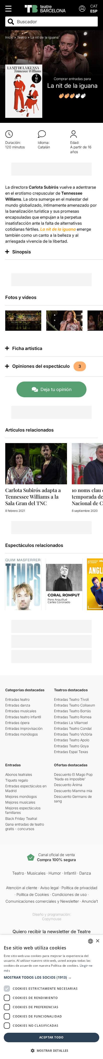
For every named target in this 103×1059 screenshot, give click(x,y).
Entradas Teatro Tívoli (71, 699)
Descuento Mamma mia (73, 791)
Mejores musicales (20, 802)
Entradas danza (17, 705)
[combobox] (56, 22)
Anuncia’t (90, 901)
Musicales (36, 873)
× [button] (97, 941)
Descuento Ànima (68, 785)
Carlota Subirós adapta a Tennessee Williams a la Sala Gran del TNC (33, 496)
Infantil (70, 873)
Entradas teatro (17, 699)
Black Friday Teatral (21, 818)
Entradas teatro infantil (23, 717)
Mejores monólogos (21, 796)
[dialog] (51, 997)
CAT (94, 6)
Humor (54, 873)
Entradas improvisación (23, 728)
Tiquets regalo (16, 780)
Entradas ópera (17, 723)
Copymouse (51, 919)
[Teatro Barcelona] (45, 9)
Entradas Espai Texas (71, 752)
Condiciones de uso (69, 894)
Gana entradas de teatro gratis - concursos (24, 826)
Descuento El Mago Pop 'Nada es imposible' (73, 776)
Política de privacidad (79, 887)
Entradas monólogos (21, 734)
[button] (51, 977)
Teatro (22, 37)
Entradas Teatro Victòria (73, 734)
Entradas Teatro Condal (73, 728)
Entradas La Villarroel (71, 723)
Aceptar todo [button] (51, 1037)
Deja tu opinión (56, 389)
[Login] (82, 9)
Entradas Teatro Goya (71, 746)
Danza (85, 873)
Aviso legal (49, 887)
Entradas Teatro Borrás (72, 711)
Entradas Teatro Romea (73, 717)
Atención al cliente (21, 887)
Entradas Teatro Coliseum (74, 705)
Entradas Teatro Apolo (71, 740)
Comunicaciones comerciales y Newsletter (42, 901)
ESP (94, 11)
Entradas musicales (20, 711)
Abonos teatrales (18, 774)
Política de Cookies (32, 894)
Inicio (9, 37)
